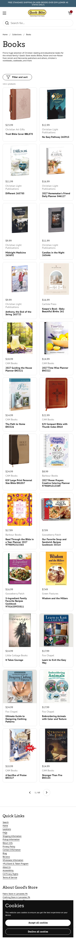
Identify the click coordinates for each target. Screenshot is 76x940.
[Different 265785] (20, 161)
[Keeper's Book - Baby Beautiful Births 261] (56, 279)
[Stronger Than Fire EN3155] (56, 745)
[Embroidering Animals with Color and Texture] (56, 686)
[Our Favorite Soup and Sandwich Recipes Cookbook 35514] (56, 509)
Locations (7, 829)
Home (5, 34)
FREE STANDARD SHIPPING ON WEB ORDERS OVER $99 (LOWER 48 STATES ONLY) (38, 3)
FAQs (5, 832)
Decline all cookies (38, 931)
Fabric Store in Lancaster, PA (15, 893)
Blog (5, 853)
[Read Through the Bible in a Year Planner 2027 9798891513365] (20, 509)
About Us (7, 867)
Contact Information (12, 849)
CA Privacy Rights (10, 874)
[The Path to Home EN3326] (20, 394)
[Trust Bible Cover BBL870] (20, 104)
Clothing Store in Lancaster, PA (16, 897)
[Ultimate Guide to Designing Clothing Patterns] (20, 686)
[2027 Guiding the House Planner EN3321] (20, 338)
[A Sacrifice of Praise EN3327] (20, 745)
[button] (69, 13)
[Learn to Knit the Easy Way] (56, 630)
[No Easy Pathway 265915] (56, 104)
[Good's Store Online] (37, 13)
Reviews (6, 856)
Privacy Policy (9, 846)
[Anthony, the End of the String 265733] (20, 279)
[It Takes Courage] (20, 630)
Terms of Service (10, 877)
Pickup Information (11, 839)
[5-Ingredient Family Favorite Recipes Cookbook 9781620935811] (20, 568)
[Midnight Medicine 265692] (20, 220)
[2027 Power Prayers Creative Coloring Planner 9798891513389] (56, 450)
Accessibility (8, 870)
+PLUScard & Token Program (15, 863)
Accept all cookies (38, 922)
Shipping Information (12, 836)
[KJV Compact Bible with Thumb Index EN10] (56, 394)
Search (6, 822)
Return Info (8, 843)
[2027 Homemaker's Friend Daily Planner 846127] (56, 161)
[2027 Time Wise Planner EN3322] (56, 338)
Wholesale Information (13, 860)
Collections (17, 34)
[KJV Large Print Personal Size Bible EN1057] (20, 450)
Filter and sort (20, 77)
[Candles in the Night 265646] (56, 220)
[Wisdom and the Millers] (56, 568)
